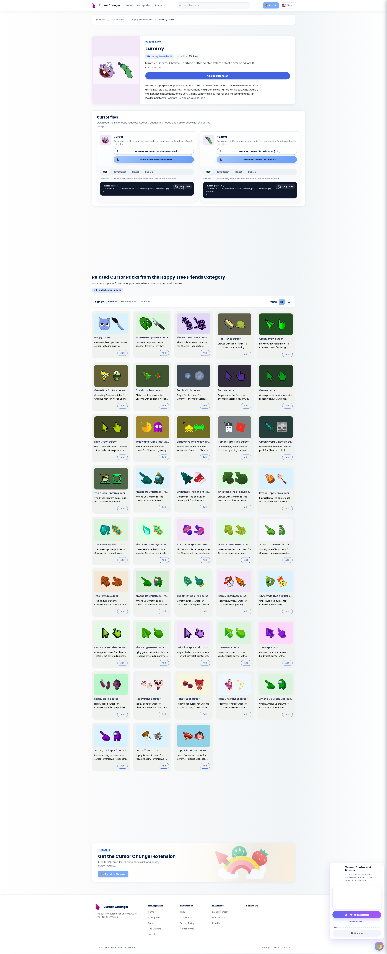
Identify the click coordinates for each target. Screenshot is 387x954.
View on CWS (355, 921)
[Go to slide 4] (341, 927)
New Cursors (218, 917)
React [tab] (135, 171)
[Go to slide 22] (377, 927)
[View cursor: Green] (276, 386)
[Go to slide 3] (339, 927)
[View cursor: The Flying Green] (152, 644)
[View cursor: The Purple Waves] (193, 334)
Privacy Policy (187, 923)
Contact (287, 947)
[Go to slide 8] (349, 927)
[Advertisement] (193, 238)
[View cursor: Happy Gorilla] (111, 695)
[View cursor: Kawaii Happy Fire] (276, 489)
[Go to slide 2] (337, 927)
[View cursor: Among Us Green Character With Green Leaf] (276, 541)
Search (152, 934)
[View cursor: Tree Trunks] (235, 335)
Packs (158, 5)
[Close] (379, 867)
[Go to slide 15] (363, 927)
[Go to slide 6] (345, 927)
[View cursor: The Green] (235, 644)
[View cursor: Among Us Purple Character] (111, 747)
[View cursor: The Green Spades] (111, 541)
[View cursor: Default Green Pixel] (111, 644)
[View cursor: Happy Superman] (193, 747)
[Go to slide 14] (361, 927)
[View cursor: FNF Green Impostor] (152, 334)
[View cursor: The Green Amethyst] (152, 541)
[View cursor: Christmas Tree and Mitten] (193, 488)
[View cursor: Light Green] (111, 438)
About (183, 911)
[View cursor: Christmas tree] (152, 386)
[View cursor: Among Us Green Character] (276, 695)
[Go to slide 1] (334, 927)
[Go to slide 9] (351, 927)
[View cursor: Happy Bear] (193, 695)
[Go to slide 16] (365, 927)
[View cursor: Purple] (235, 386)
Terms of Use (187, 928)
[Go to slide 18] (369, 927)
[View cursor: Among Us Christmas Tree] (152, 488)
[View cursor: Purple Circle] (193, 386)
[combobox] (214, 5)
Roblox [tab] (149, 171)
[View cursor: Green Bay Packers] (111, 386)
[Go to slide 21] (375, 927)
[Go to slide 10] (353, 927)
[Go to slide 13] (359, 927)
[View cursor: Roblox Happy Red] (235, 438)
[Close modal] (227, 457)
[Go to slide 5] (343, 927)
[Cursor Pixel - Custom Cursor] (356, 897)
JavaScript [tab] (120, 171)
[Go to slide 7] (347, 927)
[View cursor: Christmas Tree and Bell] (276, 592)
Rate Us (216, 923)
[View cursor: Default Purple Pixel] (193, 644)
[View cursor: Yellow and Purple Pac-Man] (152, 438)
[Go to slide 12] (357, 927)
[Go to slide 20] (373, 927)
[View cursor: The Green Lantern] (111, 489)
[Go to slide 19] (371, 927)
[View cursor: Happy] (111, 334)
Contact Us (186, 917)
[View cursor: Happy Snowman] (235, 592)
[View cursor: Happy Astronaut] (235, 695)
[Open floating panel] (379, 946)
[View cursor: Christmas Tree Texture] (235, 488)
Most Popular (128, 301)
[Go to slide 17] (367, 927)
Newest (112, 301)
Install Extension (220, 911)
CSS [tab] (105, 171)
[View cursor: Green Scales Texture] (235, 541)
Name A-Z (145, 301)
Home (128, 5)
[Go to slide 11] (355, 927)
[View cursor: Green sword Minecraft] (276, 438)
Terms (276, 947)
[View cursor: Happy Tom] (152, 747)
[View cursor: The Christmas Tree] (193, 592)
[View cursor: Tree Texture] (111, 592)
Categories (143, 5)
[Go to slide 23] (379, 927)
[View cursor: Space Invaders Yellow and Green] (193, 438)
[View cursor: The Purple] (276, 644)
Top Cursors (154, 928)
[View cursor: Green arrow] (276, 335)
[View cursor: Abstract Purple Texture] (193, 541)
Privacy (265, 947)
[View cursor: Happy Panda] (152, 695)
